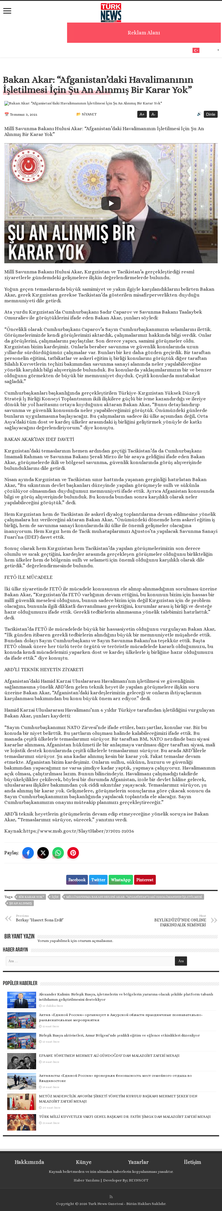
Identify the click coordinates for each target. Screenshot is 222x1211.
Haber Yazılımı (86, 1180)
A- (153, 114)
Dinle (210, 114)
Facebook (77, 879)
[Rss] (111, 1196)
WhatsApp (121, 879)
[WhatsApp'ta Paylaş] (58, 853)
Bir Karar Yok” (31, 897)
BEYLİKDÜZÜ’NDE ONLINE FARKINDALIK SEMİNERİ (180, 920)
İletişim (192, 1162)
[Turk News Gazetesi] (111, 11)
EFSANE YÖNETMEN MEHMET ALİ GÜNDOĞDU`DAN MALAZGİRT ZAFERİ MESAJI (109, 1055)
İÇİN (55, 897)
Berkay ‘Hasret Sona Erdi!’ (40, 918)
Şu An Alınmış (20, 903)
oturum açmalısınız (95, 940)
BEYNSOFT (138, 1180)
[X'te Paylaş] (43, 853)
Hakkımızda (29, 1162)
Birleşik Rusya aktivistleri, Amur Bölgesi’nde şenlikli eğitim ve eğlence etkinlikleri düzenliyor (119, 1035)
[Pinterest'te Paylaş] (73, 853)
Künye (83, 1162)
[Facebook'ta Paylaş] (28, 853)
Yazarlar (138, 1162)
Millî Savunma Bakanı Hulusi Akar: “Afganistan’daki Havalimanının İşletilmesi (134, 897)
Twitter (98, 879)
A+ (142, 114)
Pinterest (144, 879)
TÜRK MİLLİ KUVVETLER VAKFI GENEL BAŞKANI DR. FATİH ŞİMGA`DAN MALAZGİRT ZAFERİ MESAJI (125, 1116)
